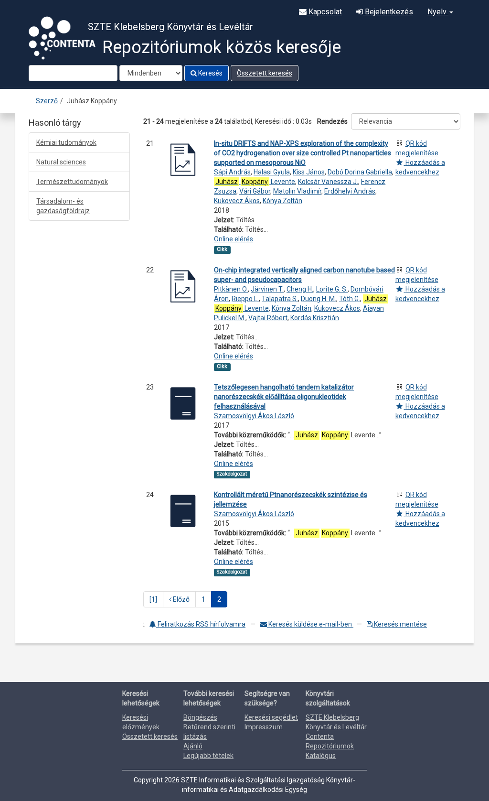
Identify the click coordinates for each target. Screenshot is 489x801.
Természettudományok (72, 181)
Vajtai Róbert (267, 318)
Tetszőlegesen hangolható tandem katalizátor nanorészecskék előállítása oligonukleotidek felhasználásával (284, 396)
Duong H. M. (318, 299)
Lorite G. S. (332, 289)
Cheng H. (300, 289)
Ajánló (192, 746)
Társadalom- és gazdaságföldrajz (63, 206)
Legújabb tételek (208, 755)
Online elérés (233, 239)
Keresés (210, 73)
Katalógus (321, 755)
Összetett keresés (264, 73)
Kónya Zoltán (282, 201)
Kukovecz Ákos (237, 201)
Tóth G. (349, 299)
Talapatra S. (280, 299)
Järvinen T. (267, 289)
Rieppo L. (245, 299)
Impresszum (263, 727)
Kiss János (309, 172)
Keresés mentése (399, 624)
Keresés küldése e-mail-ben (310, 624)
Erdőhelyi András (349, 191)
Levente (255, 181)
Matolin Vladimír (297, 191)
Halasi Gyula (272, 172)
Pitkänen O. (231, 289)
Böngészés (200, 717)
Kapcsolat (324, 11)
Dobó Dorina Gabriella (360, 172)
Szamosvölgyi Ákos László (254, 416)
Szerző (47, 101)
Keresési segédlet (271, 717)
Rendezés (332, 121)
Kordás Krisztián (314, 318)
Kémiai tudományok (66, 142)
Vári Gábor (254, 191)
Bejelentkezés (388, 11)
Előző (180, 599)
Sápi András (232, 172)
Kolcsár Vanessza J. (328, 181)
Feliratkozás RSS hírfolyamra (200, 624)
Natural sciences (61, 162)
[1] (153, 599)
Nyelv (437, 11)
